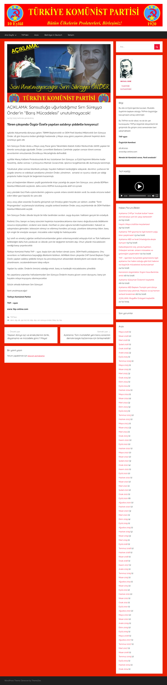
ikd (25, 320)
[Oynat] (122, 196)
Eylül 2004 (123, 661)
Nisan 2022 (123, 457)
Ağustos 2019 (125, 527)
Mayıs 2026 (124, 332)
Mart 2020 (123, 515)
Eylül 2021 (123, 473)
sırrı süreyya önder (44, 320)
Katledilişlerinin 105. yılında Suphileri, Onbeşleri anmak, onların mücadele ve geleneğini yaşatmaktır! (136, 250)
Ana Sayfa (9, 35)
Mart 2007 (123, 648)
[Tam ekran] (157, 196)
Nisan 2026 (123, 336)
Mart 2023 (123, 432)
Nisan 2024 (123, 398)
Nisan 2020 (123, 511)
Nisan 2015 (123, 577)
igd (22, 320)
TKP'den (13, 317)
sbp (35, 320)
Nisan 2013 (123, 586)
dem (12, 320)
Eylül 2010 (123, 606)
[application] (139, 186)
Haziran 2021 (124, 477)
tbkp (54, 320)
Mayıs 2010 (123, 615)
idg (16, 320)
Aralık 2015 (123, 569)
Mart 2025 (123, 373)
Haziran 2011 (124, 594)
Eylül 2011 (123, 590)
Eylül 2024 (123, 386)
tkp (60, 320)
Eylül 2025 (123, 357)
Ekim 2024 (123, 382)
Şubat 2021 (123, 490)
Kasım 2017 (124, 565)
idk (19, 320)
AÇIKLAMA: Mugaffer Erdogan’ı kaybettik (137, 298)
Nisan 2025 (123, 369)
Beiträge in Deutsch (53, 35)
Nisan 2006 (124, 652)
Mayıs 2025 (123, 365)
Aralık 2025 (123, 353)
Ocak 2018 (123, 561)
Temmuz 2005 (125, 656)
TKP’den (25, 35)
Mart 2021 (123, 486)
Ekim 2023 (123, 407)
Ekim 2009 (123, 627)
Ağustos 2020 (125, 502)
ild (28, 320)
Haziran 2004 (124, 665)
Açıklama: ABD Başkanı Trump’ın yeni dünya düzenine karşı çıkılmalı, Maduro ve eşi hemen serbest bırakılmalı (139, 290)
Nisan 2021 (123, 482)
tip (58, 320)
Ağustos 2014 (124, 582)
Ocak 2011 (123, 602)
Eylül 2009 (123, 631)
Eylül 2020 (123, 498)
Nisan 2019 (123, 536)
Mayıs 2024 (123, 394)
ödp (31, 320)
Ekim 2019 (123, 519)
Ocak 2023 (123, 436)
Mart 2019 (123, 540)
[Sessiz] (153, 196)
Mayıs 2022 (123, 452)
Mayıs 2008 (124, 636)
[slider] (137, 195)
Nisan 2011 (123, 598)
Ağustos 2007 (125, 640)
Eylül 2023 (123, 411)
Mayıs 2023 (123, 423)
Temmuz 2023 (125, 415)
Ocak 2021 (123, 494)
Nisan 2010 (123, 619)
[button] (139, 186)
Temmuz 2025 (125, 361)
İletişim (71, 35)
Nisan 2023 (123, 427)
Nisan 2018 (123, 557)
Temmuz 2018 (125, 548)
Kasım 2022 (124, 440)
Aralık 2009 (124, 623)
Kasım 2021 (124, 469)
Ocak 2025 (123, 378)
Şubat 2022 (123, 461)
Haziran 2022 (124, 448)
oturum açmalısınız (36, 356)
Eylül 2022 (123, 444)
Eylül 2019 (123, 523)
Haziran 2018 (124, 552)
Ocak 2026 (123, 348)
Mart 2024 (123, 402)
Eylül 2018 (123, 544)
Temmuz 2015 (125, 573)
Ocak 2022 (123, 465)
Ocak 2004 (123, 669)
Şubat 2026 (124, 344)
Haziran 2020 (124, 507)
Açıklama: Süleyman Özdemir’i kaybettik (136, 280)
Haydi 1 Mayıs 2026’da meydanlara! (134, 224)
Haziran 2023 (124, 419)
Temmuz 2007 (125, 644)
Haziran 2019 (124, 531)
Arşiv (36, 35)
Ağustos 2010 (125, 611)
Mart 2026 (123, 340)
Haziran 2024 (124, 390)
